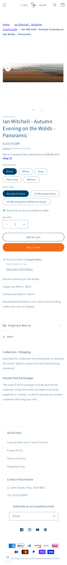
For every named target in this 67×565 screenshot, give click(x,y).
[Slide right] (41, 110)
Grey (41, 171)
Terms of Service (16, 458)
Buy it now (33, 247)
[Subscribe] (54, 516)
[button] (4, 5)
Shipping (6, 148)
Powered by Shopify (51, 558)
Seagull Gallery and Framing (27, 558)
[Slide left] (26, 110)
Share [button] (10, 336)
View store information (19, 269)
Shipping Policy (16, 466)
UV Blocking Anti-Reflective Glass (26, 201)
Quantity (7, 217)
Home (6, 24)
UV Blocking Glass (45, 193)
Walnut (31, 179)
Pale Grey (12, 179)
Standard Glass (15, 193)
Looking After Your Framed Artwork (27, 442)
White (25, 171)
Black (9, 171)
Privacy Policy (15, 450)
